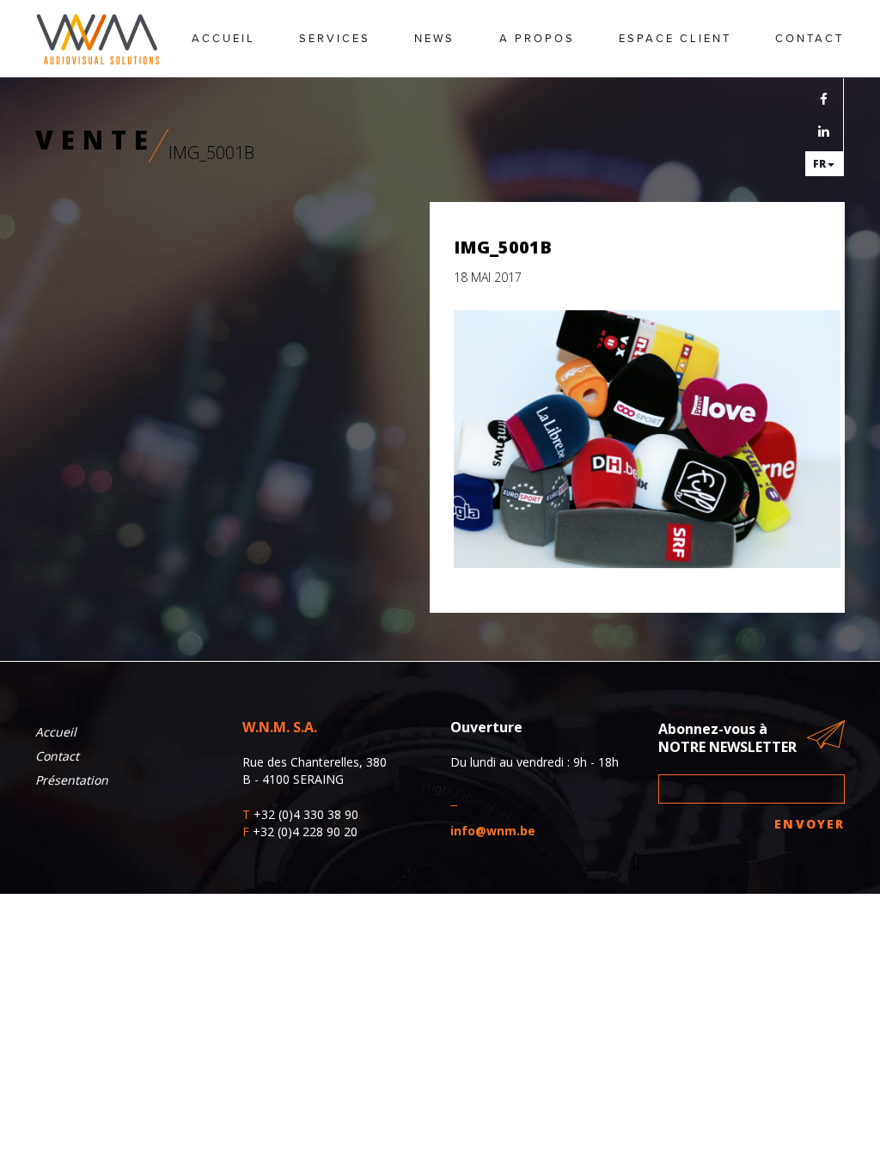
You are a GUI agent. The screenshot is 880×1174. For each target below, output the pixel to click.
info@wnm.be (492, 830)
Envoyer (809, 824)
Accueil (223, 39)
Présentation (71, 780)
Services (334, 39)
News (434, 39)
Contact (809, 39)
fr (819, 163)
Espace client (675, 39)
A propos (537, 39)
